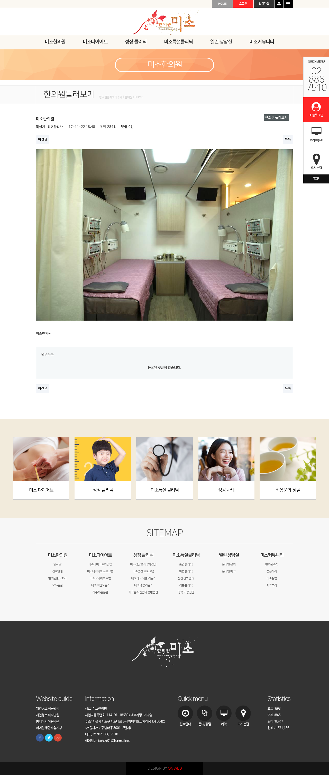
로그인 (243, 3)
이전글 (42, 139)
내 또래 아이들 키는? (143, 578)
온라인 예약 (228, 571)
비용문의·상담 (288, 490)
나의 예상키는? (143, 585)
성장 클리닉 (103, 490)
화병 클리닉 (186, 571)
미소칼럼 (272, 578)
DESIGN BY (165, 768)
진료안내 (57, 571)
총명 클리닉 (186, 564)
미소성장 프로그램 (143, 571)
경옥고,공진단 (186, 592)
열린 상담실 (229, 555)
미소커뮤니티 (271, 555)
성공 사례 (226, 490)
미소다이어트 (100, 555)
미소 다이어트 (41, 490)
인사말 (57, 564)
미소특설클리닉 (185, 555)
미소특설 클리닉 (165, 490)
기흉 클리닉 (186, 585)
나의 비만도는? (100, 585)
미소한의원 (57, 555)
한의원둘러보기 (57, 578)
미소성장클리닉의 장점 (143, 564)
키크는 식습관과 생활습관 (143, 592)
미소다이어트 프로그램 (100, 571)
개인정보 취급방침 (47, 709)
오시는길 (57, 585)
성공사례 (272, 571)
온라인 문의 (228, 564)
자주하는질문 (100, 592)
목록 (288, 139)
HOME (222, 3)
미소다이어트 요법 (100, 578)
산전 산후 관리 (186, 578)
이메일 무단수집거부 (49, 728)
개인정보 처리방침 (47, 715)
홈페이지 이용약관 (47, 722)
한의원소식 (271, 564)
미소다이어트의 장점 (100, 564)
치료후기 (272, 585)
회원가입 (264, 3)
